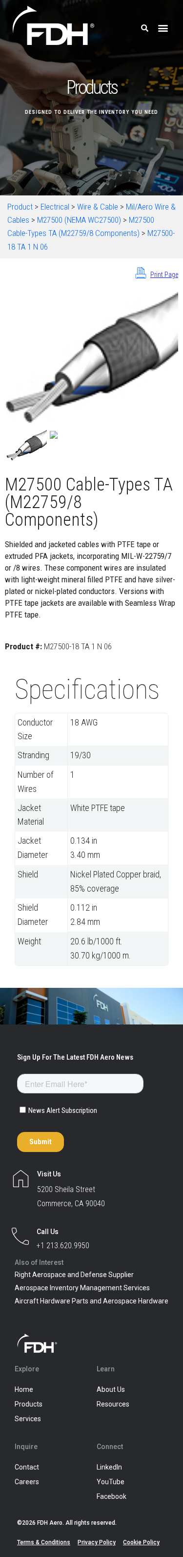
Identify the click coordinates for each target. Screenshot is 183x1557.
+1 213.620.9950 (63, 1245)
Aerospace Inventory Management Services (82, 1288)
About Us (111, 1389)
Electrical (55, 207)
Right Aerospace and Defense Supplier (74, 1275)
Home (24, 1389)
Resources (113, 1404)
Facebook (111, 1496)
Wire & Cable (97, 207)
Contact (27, 1467)
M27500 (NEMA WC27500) (79, 220)
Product (20, 207)
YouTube (110, 1482)
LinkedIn (109, 1467)
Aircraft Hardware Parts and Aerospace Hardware (91, 1301)
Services (28, 1419)
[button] (163, 28)
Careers (27, 1482)
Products (28, 1404)
